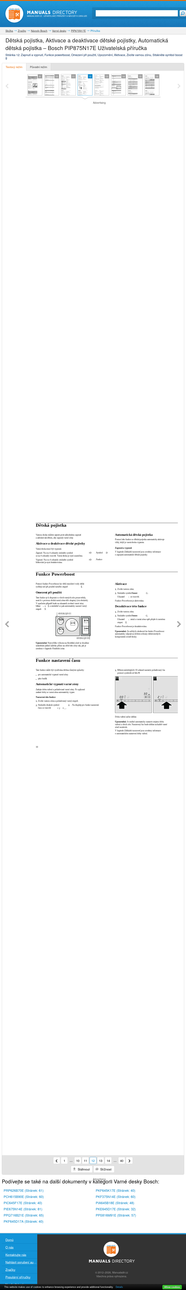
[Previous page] (7, 624)
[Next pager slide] (179, 86)
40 (121, 1160)
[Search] (183, 13)
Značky (10, 1269)
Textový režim (14, 67)
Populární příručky (18, 1277)
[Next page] (179, 624)
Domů (9, 1239)
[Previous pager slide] (7, 86)
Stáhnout (83, 1169)
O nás (9, 1247)
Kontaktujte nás (15, 1254)
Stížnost (105, 1169)
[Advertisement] (93, 109)
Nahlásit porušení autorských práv (21, 1262)
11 (85, 1160)
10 (77, 1160)
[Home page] (14, 14)
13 (100, 1160)
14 (108, 1160)
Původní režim (38, 67)
